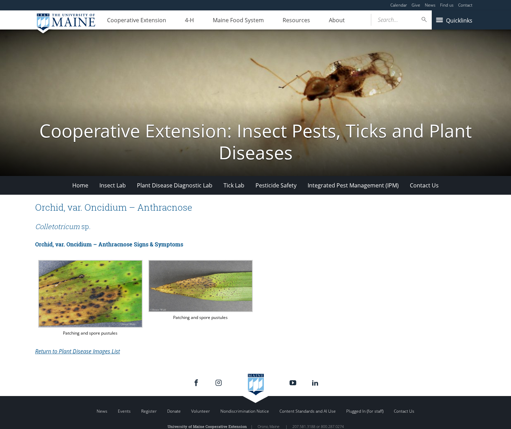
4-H (189, 20)
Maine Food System (238, 20)
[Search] (424, 19)
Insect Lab (112, 185)
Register (149, 411)
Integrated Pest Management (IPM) (353, 185)
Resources (296, 20)
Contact (465, 5)
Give (416, 5)
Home (80, 185)
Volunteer (200, 411)
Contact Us (424, 185)
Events (124, 411)
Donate (174, 411)
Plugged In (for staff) (364, 411)
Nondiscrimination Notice (244, 411)
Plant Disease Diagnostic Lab (174, 185)
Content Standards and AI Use (307, 411)
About (337, 20)
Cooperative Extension (136, 20)
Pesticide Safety (276, 185)
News (430, 5)
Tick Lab (234, 185)
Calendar (398, 5)
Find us (447, 5)
